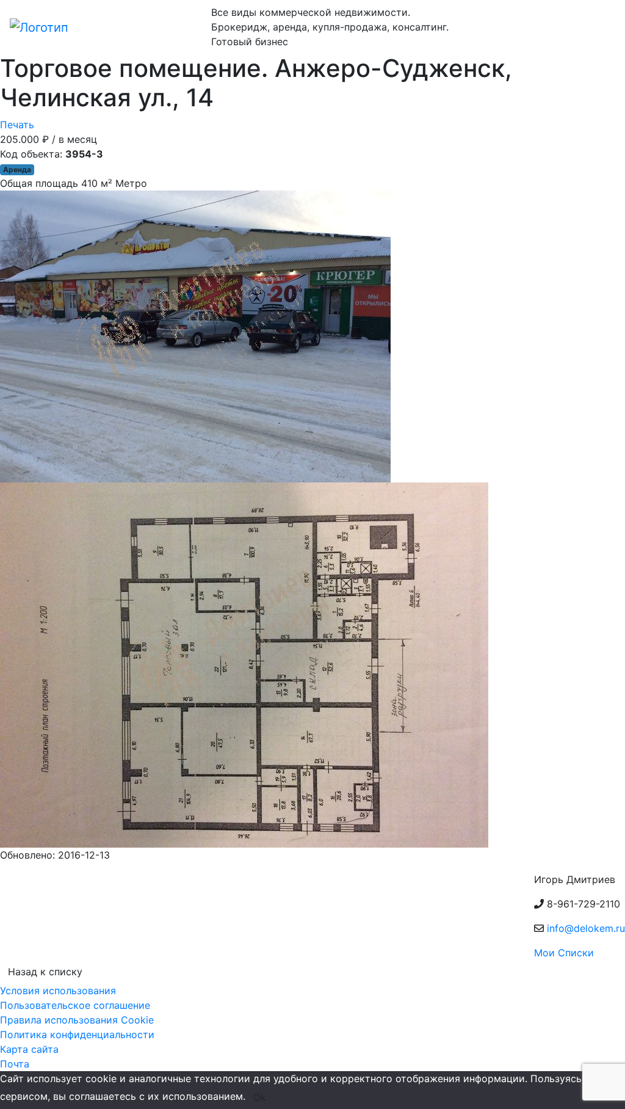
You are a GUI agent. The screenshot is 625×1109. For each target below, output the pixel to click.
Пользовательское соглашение (75, 1005)
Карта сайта (29, 1049)
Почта (14, 1064)
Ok (259, 1097)
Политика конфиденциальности (77, 1034)
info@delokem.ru (586, 928)
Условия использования (58, 990)
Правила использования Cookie (77, 1020)
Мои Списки (564, 953)
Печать (17, 124)
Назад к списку (45, 971)
